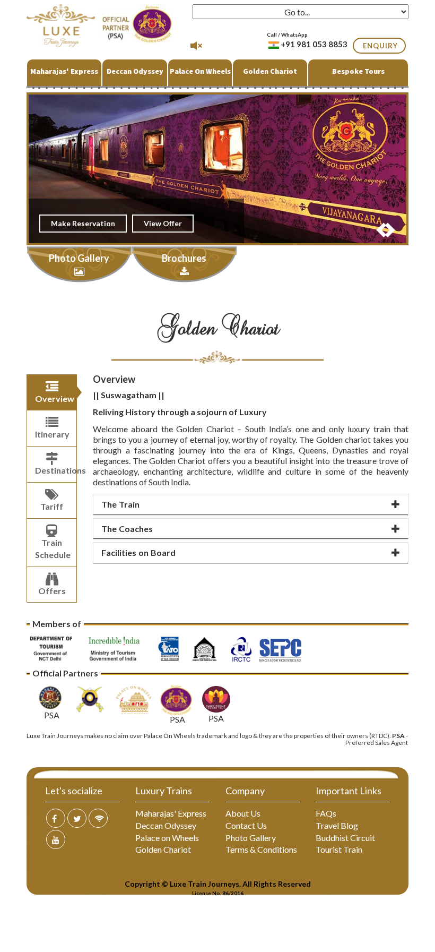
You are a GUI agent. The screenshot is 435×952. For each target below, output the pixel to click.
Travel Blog (337, 825)
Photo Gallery (250, 838)
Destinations (55, 470)
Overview (54, 398)
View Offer (163, 223)
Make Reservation (83, 223)
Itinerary (52, 434)
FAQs (326, 813)
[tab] (250, 504)
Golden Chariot (270, 71)
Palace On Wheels (200, 71)
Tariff (51, 506)
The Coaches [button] (127, 529)
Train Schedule (53, 548)
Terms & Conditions (261, 849)
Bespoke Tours (358, 71)
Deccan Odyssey (135, 71)
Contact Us (246, 825)
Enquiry (380, 45)
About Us (242, 813)
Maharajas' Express (64, 71)
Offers (52, 591)
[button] (380, 226)
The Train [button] (120, 504)
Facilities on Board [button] (138, 552)
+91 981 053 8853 (314, 44)
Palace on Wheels (167, 838)
